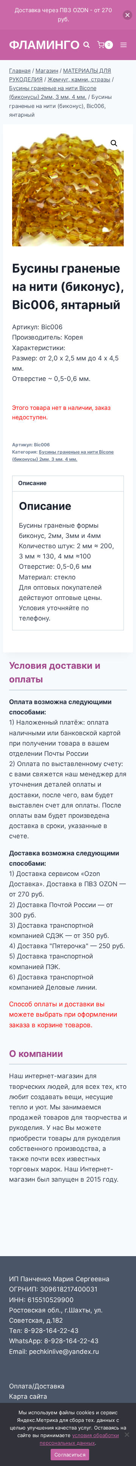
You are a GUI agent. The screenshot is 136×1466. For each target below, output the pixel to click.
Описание (32, 483)
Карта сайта (28, 1396)
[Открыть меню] (124, 45)
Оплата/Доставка (37, 1386)
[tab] (68, 484)
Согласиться (69, 1455)
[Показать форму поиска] (86, 45)
